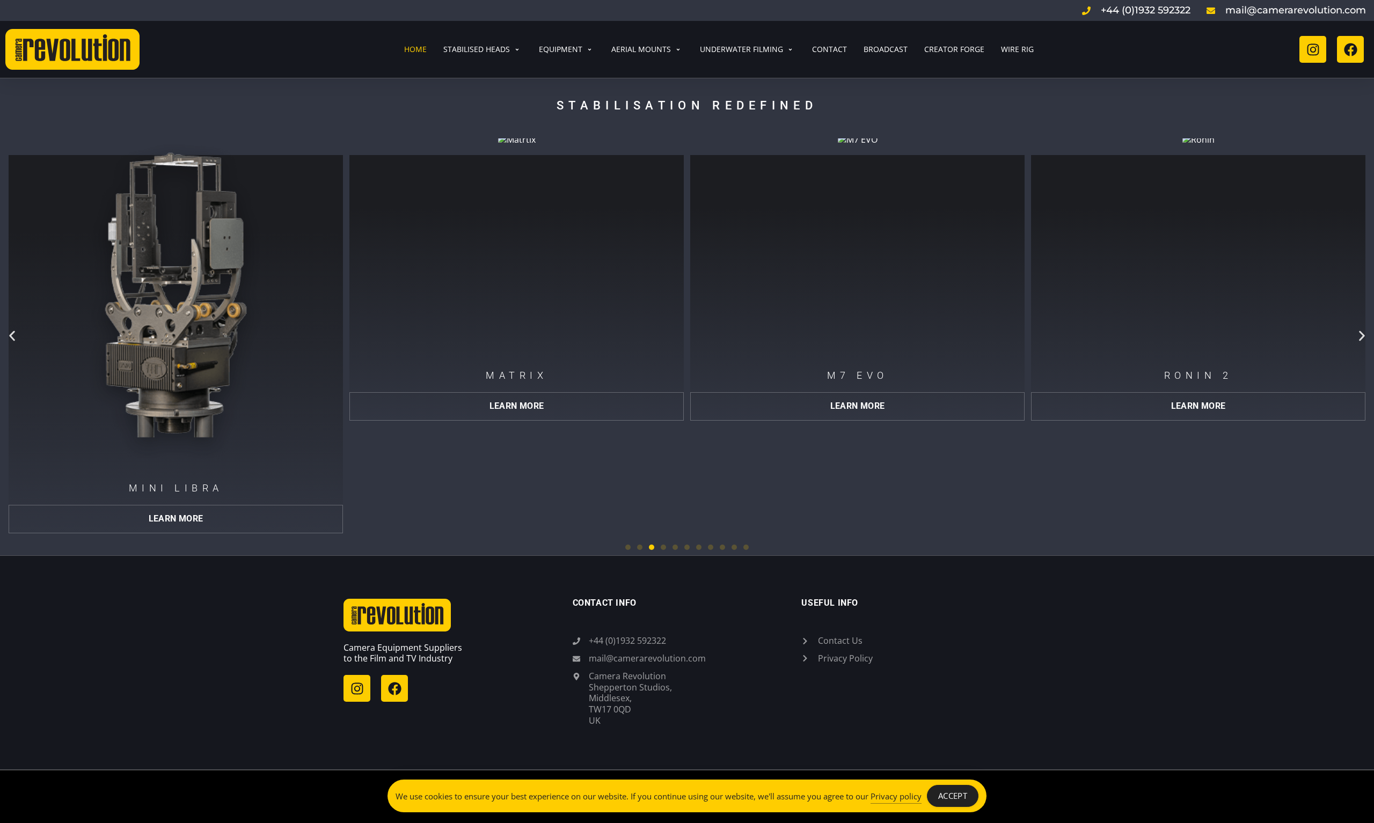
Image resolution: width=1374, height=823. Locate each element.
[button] (12, 336)
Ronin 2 (1023, 375)
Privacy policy (896, 796)
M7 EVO (682, 375)
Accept (952, 795)
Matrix (341, 375)
